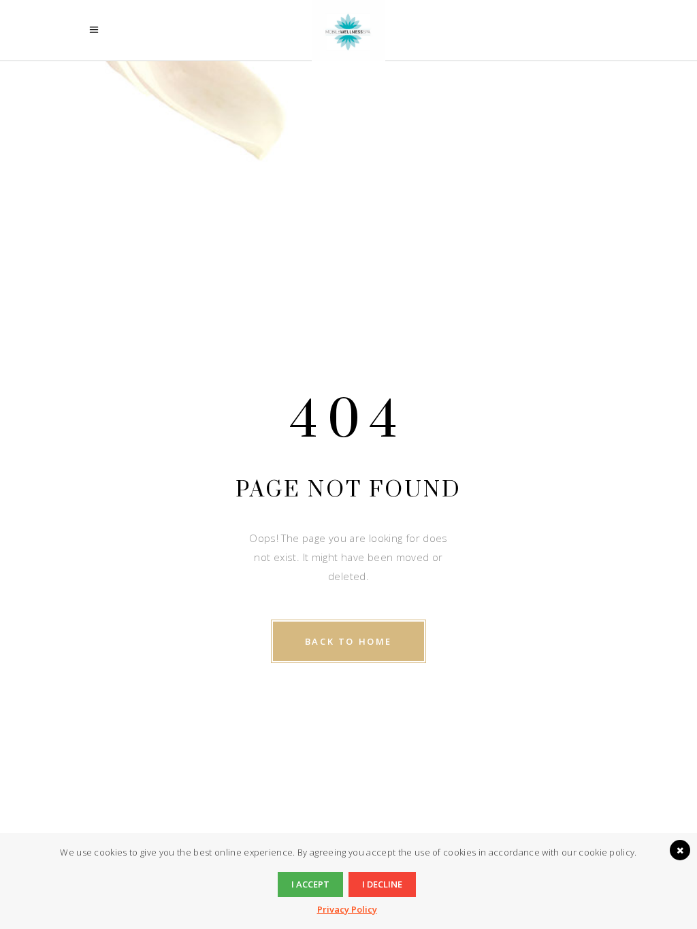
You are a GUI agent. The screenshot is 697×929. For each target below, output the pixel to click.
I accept (310, 884)
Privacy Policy (347, 909)
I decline (382, 884)
